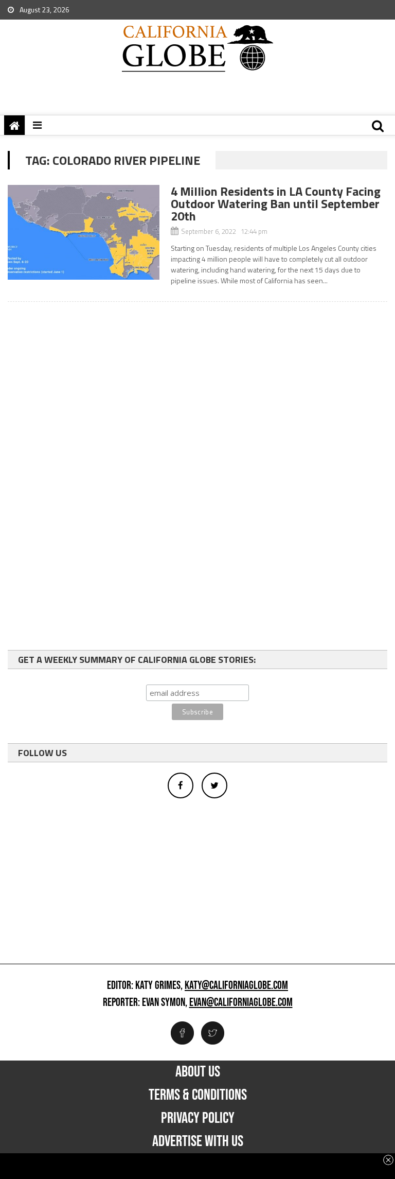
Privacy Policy (198, 1118)
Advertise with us (197, 1141)
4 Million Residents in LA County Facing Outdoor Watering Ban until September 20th (276, 203)
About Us (197, 1072)
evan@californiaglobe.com (241, 1003)
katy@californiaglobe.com (236, 986)
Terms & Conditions (198, 1095)
